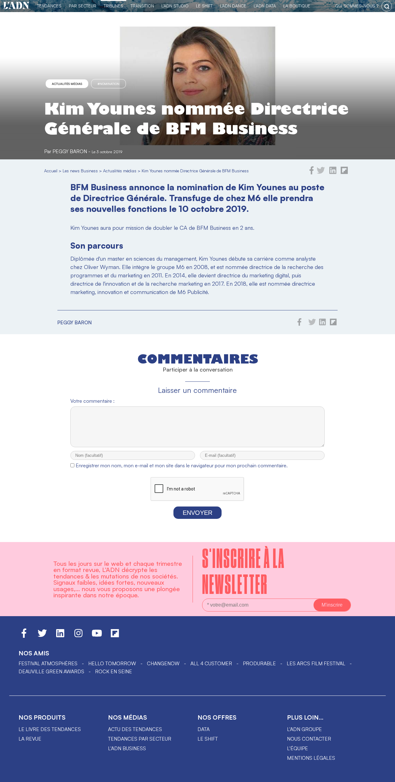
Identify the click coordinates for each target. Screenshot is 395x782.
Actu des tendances (135, 729)
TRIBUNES (113, 5)
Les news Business (80, 170)
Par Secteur (82, 5)
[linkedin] (332, 173)
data (204, 729)
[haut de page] (384, 774)
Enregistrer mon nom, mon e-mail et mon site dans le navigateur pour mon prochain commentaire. (182, 465)
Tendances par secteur (139, 739)
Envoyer (197, 512)
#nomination (108, 84)
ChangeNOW (163, 663)
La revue (30, 739)
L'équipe (297, 748)
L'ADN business (127, 748)
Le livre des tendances (50, 729)
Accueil (50, 170)
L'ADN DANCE (233, 5)
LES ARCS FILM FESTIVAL (316, 663)
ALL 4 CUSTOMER (211, 663)
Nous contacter (309, 739)
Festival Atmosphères (48, 663)
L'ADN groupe (304, 729)
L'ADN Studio (175, 5)
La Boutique (296, 5)
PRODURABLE (259, 663)
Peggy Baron (69, 151)
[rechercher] (386, 6)
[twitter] (321, 173)
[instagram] (78, 636)
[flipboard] (344, 173)
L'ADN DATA (265, 5)
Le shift (208, 739)
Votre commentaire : (92, 401)
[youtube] (97, 636)
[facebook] (312, 173)
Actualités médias (67, 84)
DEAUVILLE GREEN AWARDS (51, 671)
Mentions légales (311, 758)
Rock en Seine (113, 671)
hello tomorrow (112, 663)
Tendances (49, 5)
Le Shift (204, 5)
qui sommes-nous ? (356, 5)
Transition (142, 5)
